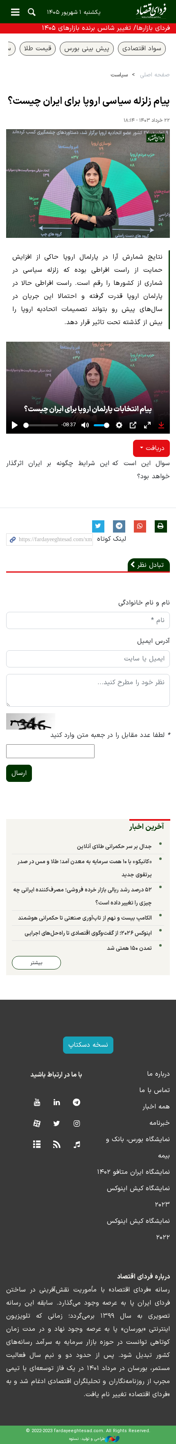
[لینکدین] (57, 1102)
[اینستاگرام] (77, 1124)
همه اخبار (156, 1107)
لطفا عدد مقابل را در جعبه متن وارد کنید (110, 735)
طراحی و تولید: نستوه (87, 1439)
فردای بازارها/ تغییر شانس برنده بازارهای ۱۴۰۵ (106, 28)
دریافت (154, 448)
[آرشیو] (37, 1145)
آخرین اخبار (146, 827)
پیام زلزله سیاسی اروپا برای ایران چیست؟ (89, 101)
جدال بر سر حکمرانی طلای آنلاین (114, 846)
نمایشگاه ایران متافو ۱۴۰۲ (133, 1172)
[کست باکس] (77, 1145)
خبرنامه (159, 1123)
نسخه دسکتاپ (88, 1045)
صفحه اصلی (155, 75)
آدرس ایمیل (153, 641)
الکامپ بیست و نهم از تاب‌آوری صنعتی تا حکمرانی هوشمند (85, 918)
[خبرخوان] (57, 1145)
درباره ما (158, 1074)
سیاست (119, 75)
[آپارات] (37, 1124)
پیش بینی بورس (86, 49)
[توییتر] (57, 1124)
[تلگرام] (77, 1102)
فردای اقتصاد (88, 11)
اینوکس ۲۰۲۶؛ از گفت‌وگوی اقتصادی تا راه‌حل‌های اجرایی (88, 933)
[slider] (40, 425)
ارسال (19, 773)
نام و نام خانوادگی (144, 603)
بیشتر (36, 963)
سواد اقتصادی (141, 49)
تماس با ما (154, 1090)
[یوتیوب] (37, 1102)
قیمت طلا (37, 49)
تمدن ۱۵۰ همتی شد (129, 948)
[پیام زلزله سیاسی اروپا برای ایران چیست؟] (88, 183)
